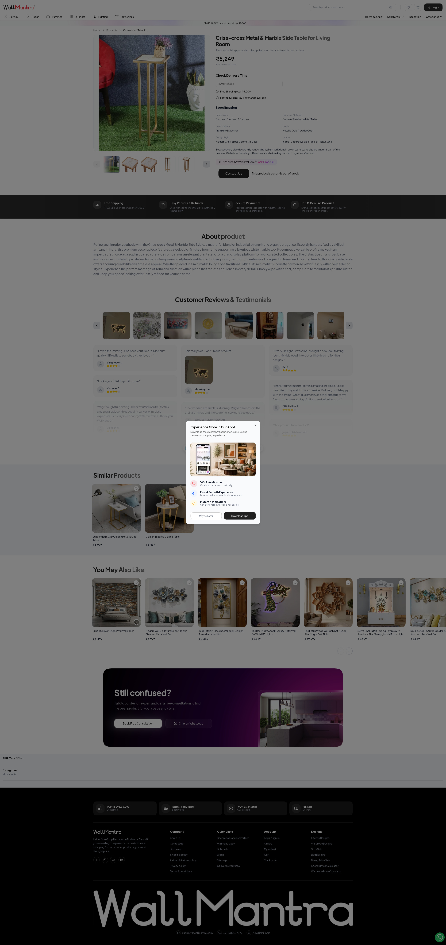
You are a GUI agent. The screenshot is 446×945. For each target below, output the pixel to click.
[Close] (255, 425)
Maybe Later (206, 515)
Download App (239, 515)
